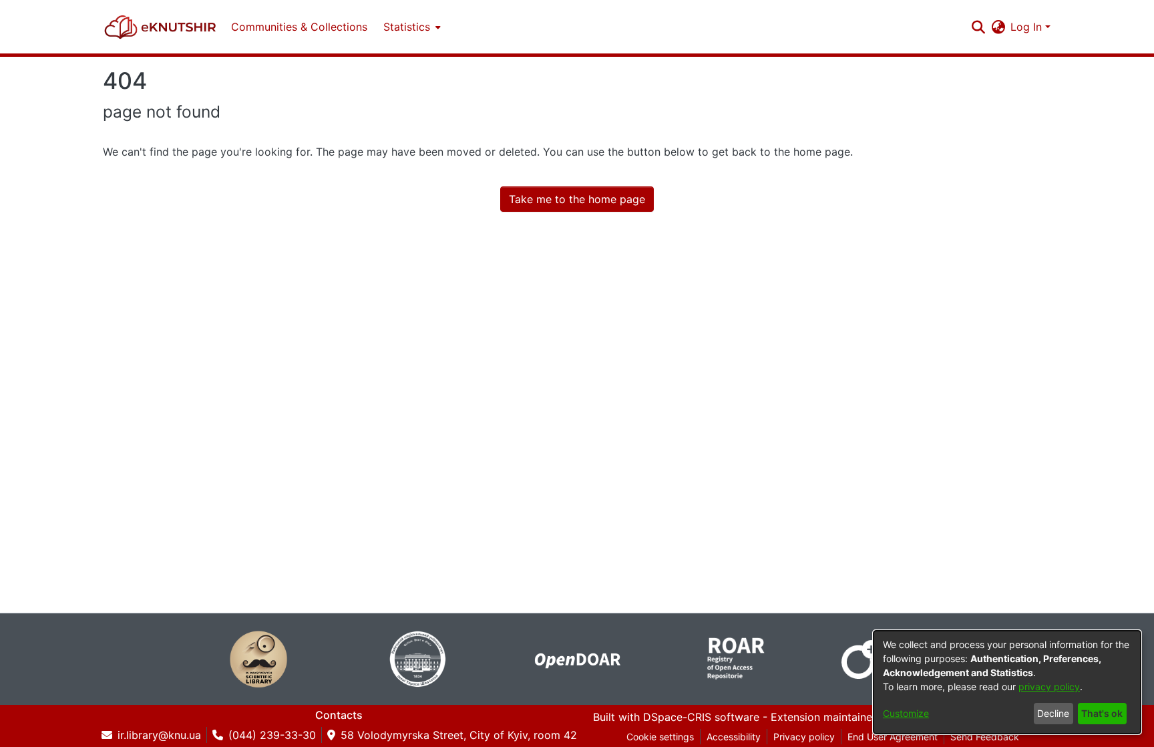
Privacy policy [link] (804, 736)
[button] (160, 26)
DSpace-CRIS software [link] (701, 717)
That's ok (1102, 713)
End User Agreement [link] (892, 736)
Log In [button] (1027, 26)
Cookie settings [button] (660, 736)
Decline (1053, 713)
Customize (906, 713)
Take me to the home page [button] (577, 199)
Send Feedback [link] (984, 736)
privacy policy (1049, 686)
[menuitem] (411, 26)
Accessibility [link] (734, 736)
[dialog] (1007, 682)
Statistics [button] (406, 26)
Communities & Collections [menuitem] (299, 26)
